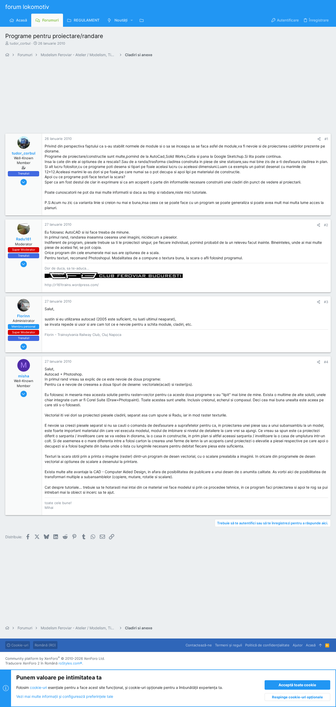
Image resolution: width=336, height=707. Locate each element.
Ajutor (298, 645)
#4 (326, 362)
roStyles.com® (70, 663)
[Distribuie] (319, 138)
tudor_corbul (20, 43)
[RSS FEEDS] (142, 20)
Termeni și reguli (228, 645)
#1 (326, 139)
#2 (326, 225)
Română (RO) (45, 645)
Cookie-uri (19, 645)
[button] (131, 20)
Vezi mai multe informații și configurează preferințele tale (64, 696)
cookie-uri (38, 687)
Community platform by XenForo (55, 658)
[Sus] (320, 645)
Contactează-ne (199, 645)
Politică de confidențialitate (267, 645)
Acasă (311, 645)
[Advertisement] (162, 97)
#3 (326, 302)
